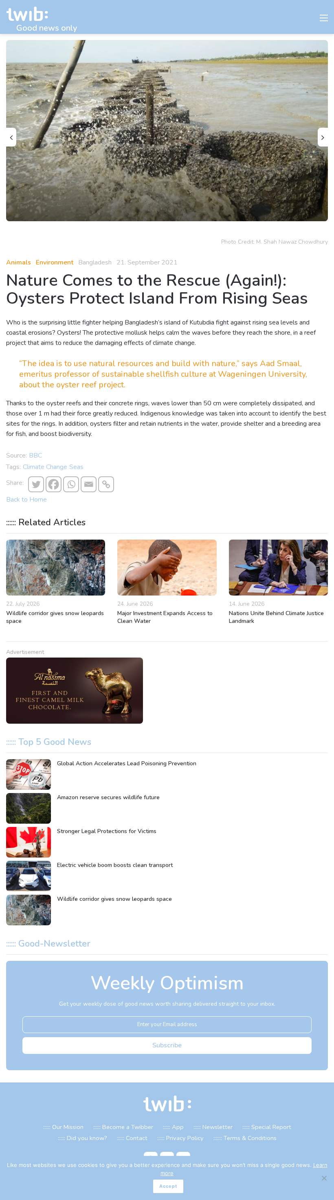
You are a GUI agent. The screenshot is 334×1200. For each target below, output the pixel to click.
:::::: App (173, 1127)
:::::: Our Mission (63, 1127)
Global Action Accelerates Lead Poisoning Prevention (126, 763)
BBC (35, 455)
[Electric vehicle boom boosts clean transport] (28, 876)
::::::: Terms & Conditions (245, 1138)
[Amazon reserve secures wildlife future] (28, 808)
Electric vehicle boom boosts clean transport (115, 865)
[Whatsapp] (71, 484)
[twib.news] (30, 14)
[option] (167, 130)
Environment (54, 262)
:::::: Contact (132, 1138)
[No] (324, 1178)
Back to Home (26, 499)
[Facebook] (54, 484)
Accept (168, 1186)
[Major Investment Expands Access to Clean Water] (166, 568)
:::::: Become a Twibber (123, 1127)
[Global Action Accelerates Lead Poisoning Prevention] (28, 774)
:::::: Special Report (266, 1127)
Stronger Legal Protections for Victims (106, 831)
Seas (76, 467)
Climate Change (45, 467)
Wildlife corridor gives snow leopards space (114, 899)
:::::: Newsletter (213, 1127)
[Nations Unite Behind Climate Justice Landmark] (278, 568)
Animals (18, 262)
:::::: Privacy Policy (180, 1138)
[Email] (89, 484)
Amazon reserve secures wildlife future (108, 797)
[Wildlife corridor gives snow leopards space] (55, 568)
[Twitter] (36, 484)
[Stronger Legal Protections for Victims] (28, 842)
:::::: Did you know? (82, 1138)
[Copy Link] (106, 484)
